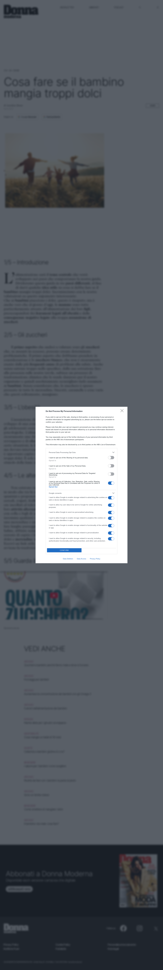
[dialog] (81, 485)
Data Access (81, 559)
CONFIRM (64, 550)
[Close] (123, 411)
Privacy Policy (95, 559)
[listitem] (81, 452)
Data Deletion (68, 559)
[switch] (111, 457)
